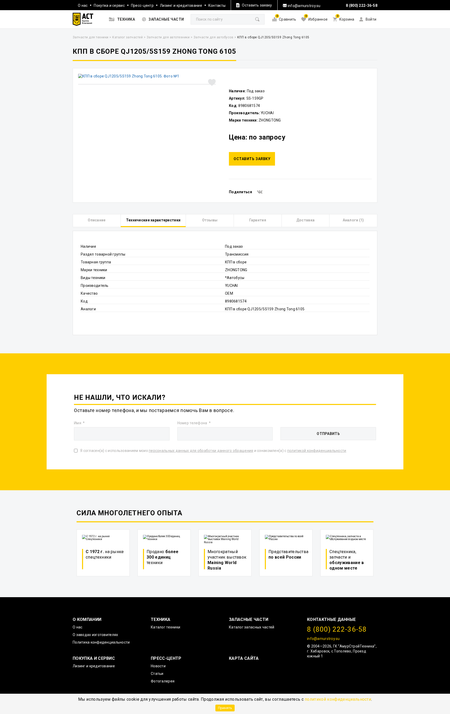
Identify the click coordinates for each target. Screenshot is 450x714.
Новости (158, 666)
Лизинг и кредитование (181, 5)
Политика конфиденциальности (101, 642)
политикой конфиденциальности (338, 699)
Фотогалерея (162, 681)
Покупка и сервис (109, 5)
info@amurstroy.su (304, 6)
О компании (87, 619)
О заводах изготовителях (95, 635)
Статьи (157, 673)
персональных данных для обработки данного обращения (201, 451)
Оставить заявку (252, 159)
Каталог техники (165, 627)
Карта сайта (244, 658)
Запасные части (248, 619)
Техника (160, 619)
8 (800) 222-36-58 (361, 5)
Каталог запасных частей (251, 627)
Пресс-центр (142, 5)
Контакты (217, 5)
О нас (83, 5)
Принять (225, 708)
